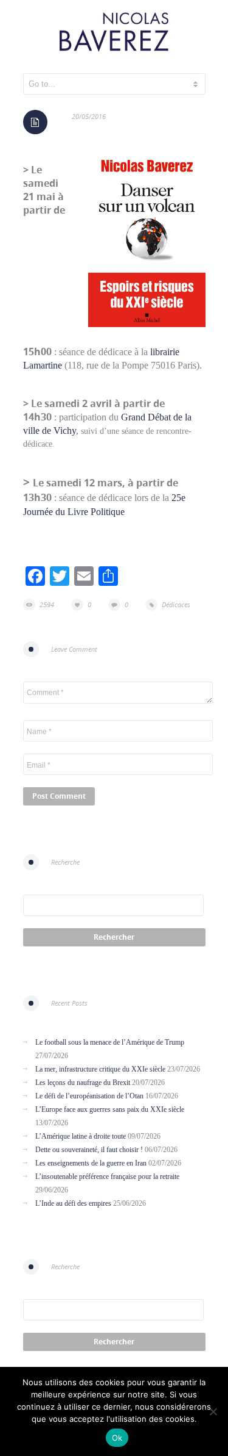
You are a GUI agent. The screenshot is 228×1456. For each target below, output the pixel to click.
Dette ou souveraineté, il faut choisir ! (89, 1149)
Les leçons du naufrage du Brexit (82, 1082)
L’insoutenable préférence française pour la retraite (107, 1176)
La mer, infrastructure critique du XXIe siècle (100, 1069)
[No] (213, 1411)
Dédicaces (176, 604)
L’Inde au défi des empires (73, 1203)
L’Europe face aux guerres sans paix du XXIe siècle (109, 1109)
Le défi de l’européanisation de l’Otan (89, 1096)
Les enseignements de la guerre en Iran (91, 1163)
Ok (117, 1438)
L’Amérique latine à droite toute (80, 1136)
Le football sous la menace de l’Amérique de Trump (109, 1042)
